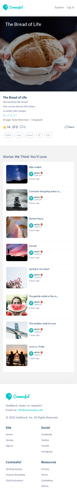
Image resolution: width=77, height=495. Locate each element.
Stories (9, 440)
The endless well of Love (42, 323)
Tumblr (45, 445)
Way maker (35, 167)
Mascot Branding (15, 474)
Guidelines (47, 480)
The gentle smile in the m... (44, 296)
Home (9, 434)
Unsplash (37, 120)
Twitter (45, 440)
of (39, 135)
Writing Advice (14, 469)
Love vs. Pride (36, 346)
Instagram (47, 451)
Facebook (46, 434)
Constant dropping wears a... (45, 191)
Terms (44, 474)
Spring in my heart (39, 269)
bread (30, 135)
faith (8, 135)
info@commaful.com (30, 410)
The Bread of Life (15, 97)
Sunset (33, 246)
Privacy (45, 469)
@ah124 (12, 115)
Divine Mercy (36, 218)
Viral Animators (14, 480)
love (18, 135)
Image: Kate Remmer (16, 120)
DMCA (45, 486)
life (48, 135)
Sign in (9, 445)
